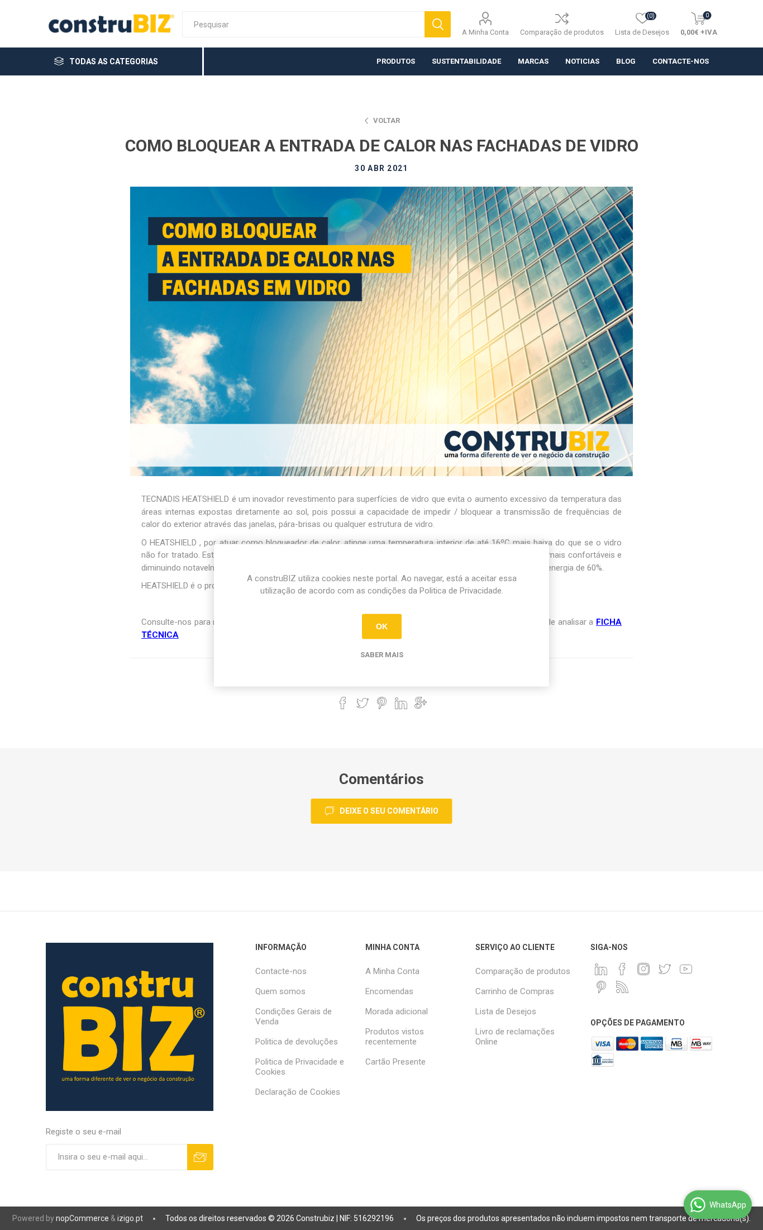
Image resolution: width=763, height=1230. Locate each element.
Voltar (386, 120)
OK (382, 626)
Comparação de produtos (562, 32)
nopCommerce (82, 1218)
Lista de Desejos (505, 1011)
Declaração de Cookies (297, 1092)
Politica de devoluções (296, 1042)
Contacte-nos (281, 971)
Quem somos (280, 991)
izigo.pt (130, 1218)
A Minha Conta (485, 32)
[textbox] (303, 24)
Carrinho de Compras (514, 991)
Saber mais (381, 654)
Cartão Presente (395, 1062)
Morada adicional (396, 1011)
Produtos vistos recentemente (394, 1037)
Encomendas (389, 991)
